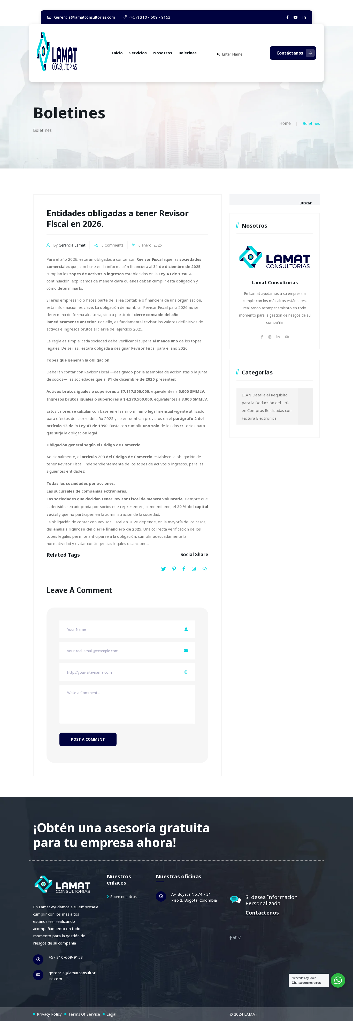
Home (285, 123)
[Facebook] (287, 17)
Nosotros (162, 52)
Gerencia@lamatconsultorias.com (84, 17)
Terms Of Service (84, 1014)
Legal (111, 1014)
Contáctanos (290, 53)
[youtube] (296, 17)
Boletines (188, 52)
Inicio (117, 52)
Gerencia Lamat (72, 245)
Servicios (138, 52)
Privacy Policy (49, 1014)
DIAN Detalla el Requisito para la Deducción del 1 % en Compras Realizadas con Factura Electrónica (266, 406)
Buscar (306, 202)
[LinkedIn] (304, 17)
